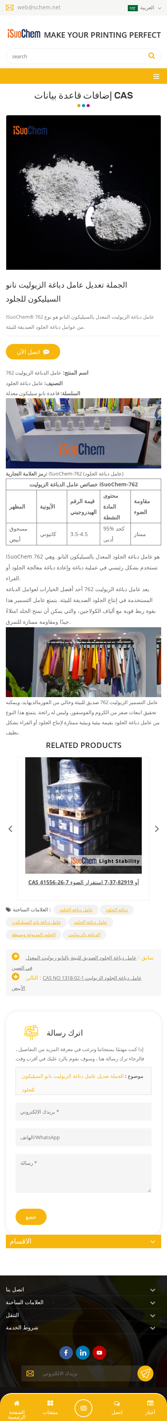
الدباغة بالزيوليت (84, 934)
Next (157, 827)
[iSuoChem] (83, 34)
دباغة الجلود (117, 909)
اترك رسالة (83, 1408)
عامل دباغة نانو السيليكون (36, 922)
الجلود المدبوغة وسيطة (34, 934)
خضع (31, 1216)
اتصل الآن (28, 352)
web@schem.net (39, 7)
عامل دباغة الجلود (76, 909)
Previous (10, 827)
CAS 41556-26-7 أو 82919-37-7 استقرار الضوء (83, 882)
